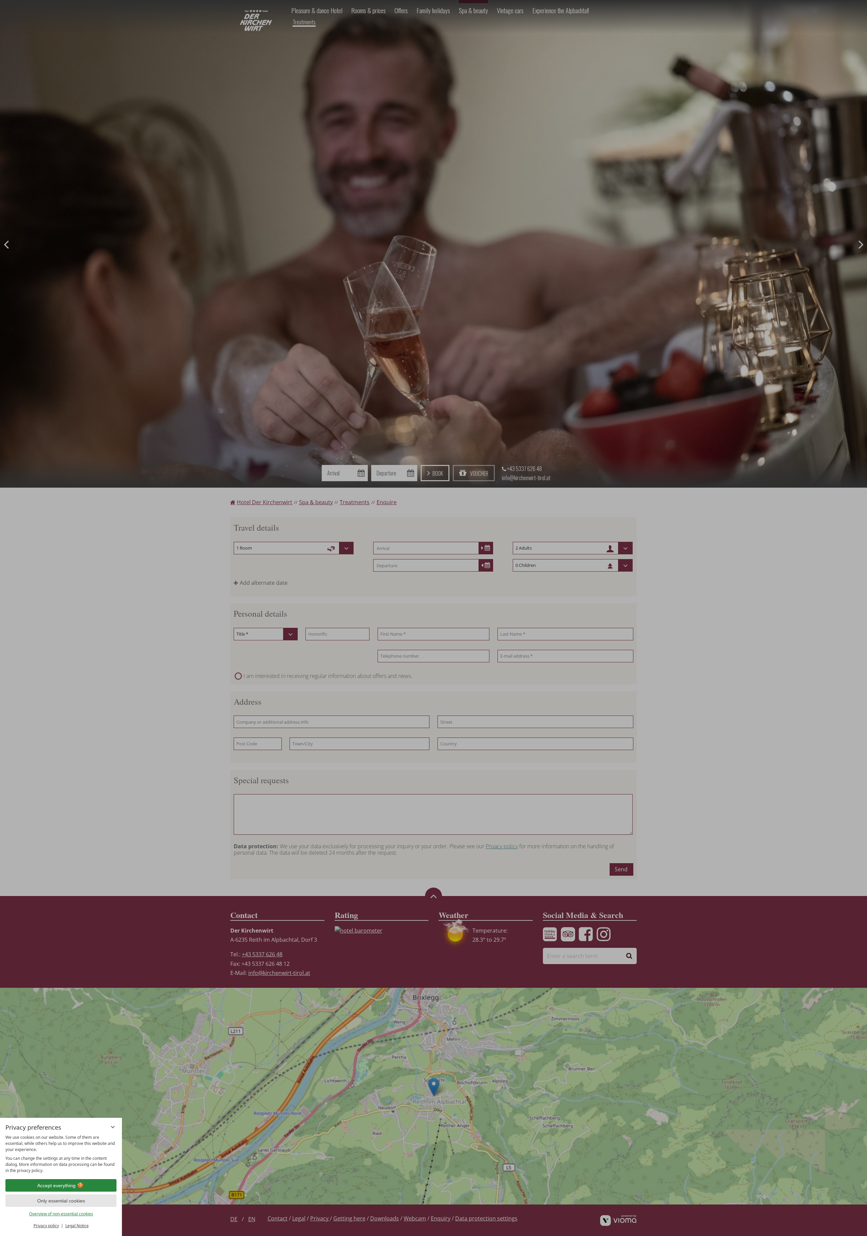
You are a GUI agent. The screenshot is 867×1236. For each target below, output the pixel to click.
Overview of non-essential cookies (61, 1214)
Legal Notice (77, 1226)
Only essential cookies (61, 1200)
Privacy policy (46, 1226)
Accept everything (56, 1185)
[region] (61, 1154)
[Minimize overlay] (113, 1127)
